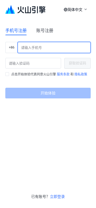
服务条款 (63, 74)
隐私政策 (80, 74)
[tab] (16, 30)
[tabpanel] (48, 68)
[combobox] (74, 10)
